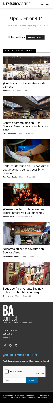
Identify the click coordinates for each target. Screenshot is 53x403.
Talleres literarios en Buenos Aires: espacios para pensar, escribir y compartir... (26, 169)
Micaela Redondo (9, 134)
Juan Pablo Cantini (10, 177)
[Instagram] (10, 346)
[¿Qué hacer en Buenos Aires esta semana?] (26, 68)
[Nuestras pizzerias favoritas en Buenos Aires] (26, 233)
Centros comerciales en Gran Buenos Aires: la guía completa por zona (25, 126)
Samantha (6, 91)
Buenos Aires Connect (11, 256)
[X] (16, 346)
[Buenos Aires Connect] (17, 4)
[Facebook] (5, 346)
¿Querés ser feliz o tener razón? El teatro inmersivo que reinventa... (25, 211)
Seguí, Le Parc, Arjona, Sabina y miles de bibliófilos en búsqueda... (25, 290)
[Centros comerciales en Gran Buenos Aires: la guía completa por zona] (26, 107)
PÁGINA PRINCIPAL (35, 37)
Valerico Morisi (8, 217)
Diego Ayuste (8, 296)
